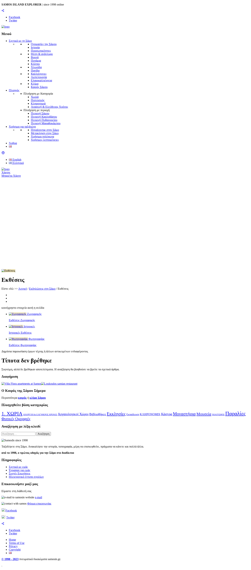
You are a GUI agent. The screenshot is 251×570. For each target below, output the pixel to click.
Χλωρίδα (36, 67)
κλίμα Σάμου (38, 397)
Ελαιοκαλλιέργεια (41, 80)
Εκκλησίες (116, 413)
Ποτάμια (36, 60)
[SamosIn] (5, 26)
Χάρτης (5, 172)
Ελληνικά (18, 162)
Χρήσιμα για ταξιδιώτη (22, 126)
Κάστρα (166, 414)
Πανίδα (35, 70)
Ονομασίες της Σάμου (44, 44)
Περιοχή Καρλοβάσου (44, 116)
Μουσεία (203, 414)
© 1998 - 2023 (10, 559)
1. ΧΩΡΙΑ (11, 413)
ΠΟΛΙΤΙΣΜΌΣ (218, 415)
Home (12, 539)
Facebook (11, 510)
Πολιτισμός (37, 100)
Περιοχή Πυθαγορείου (44, 120)
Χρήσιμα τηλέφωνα (42, 136)
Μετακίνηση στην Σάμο (45, 133)
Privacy (13, 546)
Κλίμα (34, 83)
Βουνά (35, 57)
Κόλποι (35, 63)
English (16, 159)
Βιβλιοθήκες (97, 414)
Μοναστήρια (184, 413)
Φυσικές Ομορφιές (15, 419)
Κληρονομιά (38, 103)
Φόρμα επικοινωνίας (39, 503)
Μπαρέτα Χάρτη (11, 175)
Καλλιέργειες (38, 73)
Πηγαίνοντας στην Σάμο (45, 129)
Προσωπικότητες (41, 50)
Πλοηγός (14, 90)
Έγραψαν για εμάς (19, 470)
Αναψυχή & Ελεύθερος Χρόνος (49, 106)
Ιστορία (35, 47)
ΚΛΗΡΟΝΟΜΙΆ (150, 414)
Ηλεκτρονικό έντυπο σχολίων (26, 476)
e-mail (38, 497)
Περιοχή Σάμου (40, 113)
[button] (3, 153)
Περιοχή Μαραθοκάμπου (45, 123)
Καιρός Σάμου (39, 87)
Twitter (10, 517)
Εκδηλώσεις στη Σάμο (42, 288)
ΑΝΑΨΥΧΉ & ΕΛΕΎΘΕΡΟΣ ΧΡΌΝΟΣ (40, 415)
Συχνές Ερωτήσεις (19, 473)
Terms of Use (16, 543)
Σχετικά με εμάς (18, 466)
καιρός (22, 397)
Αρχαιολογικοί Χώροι (73, 414)
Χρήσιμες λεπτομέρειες (45, 139)
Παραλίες (235, 413)
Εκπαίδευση (132, 414)
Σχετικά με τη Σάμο (20, 40)
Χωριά (35, 96)
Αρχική (22, 288)
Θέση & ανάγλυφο (42, 54)
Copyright (15, 549)
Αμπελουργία (39, 77)
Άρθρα (13, 143)
